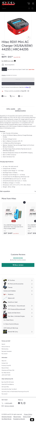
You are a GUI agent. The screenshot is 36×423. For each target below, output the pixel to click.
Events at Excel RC (6, 365)
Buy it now (18, 83)
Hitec (13, 198)
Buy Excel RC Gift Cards (8, 382)
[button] (29, 8)
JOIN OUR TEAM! (6, 375)
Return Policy (17, 416)
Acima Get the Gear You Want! (9, 389)
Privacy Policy (28, 414)
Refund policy (5, 349)
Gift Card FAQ (5, 386)
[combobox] (18, 8)
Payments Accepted (6, 351)
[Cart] (28, 3)
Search (3, 344)
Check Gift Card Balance (8, 384)
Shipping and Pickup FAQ (8, 370)
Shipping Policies (7, 416)
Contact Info (5, 363)
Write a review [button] (18, 265)
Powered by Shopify (19, 419)
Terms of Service (6, 346)
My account (4, 353)
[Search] (32, 8)
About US (4, 360)
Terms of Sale (27, 416)
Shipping (4, 75)
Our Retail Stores (6, 372)
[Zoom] (28, 37)
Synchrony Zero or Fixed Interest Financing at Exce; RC (15, 391)
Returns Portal (5, 368)
